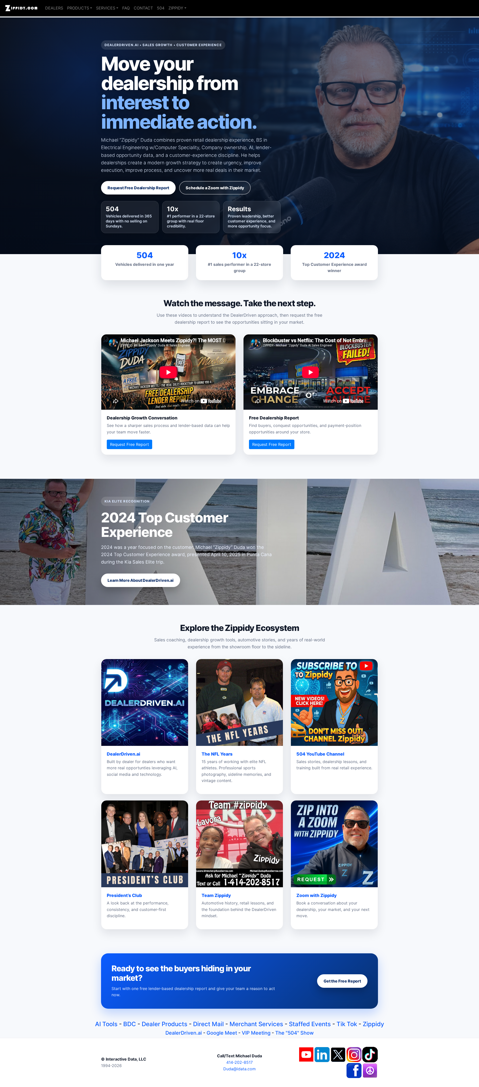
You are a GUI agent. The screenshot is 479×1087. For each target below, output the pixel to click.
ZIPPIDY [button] (175, 7)
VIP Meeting (256, 1033)
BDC (129, 1024)
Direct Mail (208, 1024)
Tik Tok (347, 1024)
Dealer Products (164, 1024)
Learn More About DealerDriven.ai (141, 580)
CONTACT (143, 7)
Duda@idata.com (239, 1068)
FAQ (126, 7)
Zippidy (373, 1024)
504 (160, 7)
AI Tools (106, 1024)
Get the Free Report (342, 981)
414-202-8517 (239, 1062)
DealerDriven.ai (183, 1033)
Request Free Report (129, 444)
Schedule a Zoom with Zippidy (215, 187)
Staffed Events (310, 1024)
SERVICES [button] (105, 7)
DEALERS (54, 7)
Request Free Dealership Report (138, 187)
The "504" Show (294, 1033)
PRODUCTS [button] (78, 7)
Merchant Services (256, 1024)
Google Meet (222, 1033)
